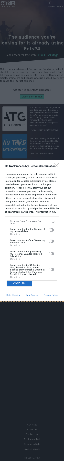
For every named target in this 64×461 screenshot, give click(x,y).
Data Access (32, 295)
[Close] (57, 166)
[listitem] (32, 222)
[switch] (51, 230)
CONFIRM (19, 283)
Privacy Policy (50, 295)
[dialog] (32, 230)
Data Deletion (13, 295)
